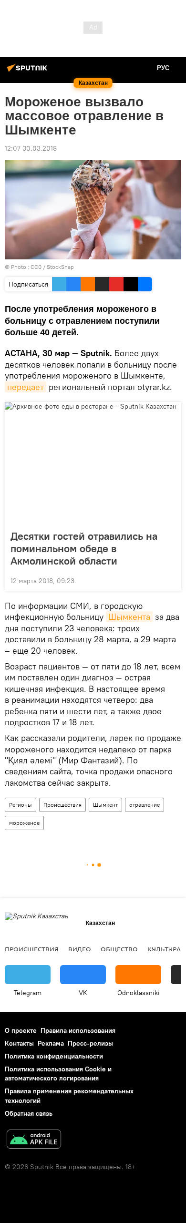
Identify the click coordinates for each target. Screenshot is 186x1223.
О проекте (21, 1030)
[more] (170, 579)
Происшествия (62, 804)
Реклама (51, 1043)
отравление (144, 804)
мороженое (24, 822)
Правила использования (78, 1030)
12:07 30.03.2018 (31, 148)
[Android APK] (33, 1140)
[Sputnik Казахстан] (28, 71)
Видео (79, 949)
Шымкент (105, 804)
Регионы (20, 804)
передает (25, 386)
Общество (119, 949)
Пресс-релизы (90, 1043)
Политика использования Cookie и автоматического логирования (58, 1073)
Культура (164, 949)
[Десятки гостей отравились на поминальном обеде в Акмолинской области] (93, 463)
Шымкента (129, 616)
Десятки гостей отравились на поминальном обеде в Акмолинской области (83, 548)
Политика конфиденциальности (54, 1056)
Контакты (19, 1043)
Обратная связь (28, 1113)
